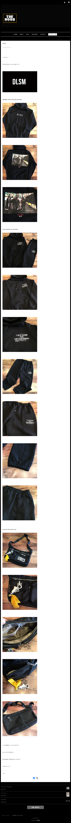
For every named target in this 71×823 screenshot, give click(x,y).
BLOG (27, 34)
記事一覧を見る (35, 807)
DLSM (4, 43)
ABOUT (22, 34)
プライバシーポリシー (6, 815)
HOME (15, 34)
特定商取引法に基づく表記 (17, 815)
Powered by (34, 820)
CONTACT (43, 34)
